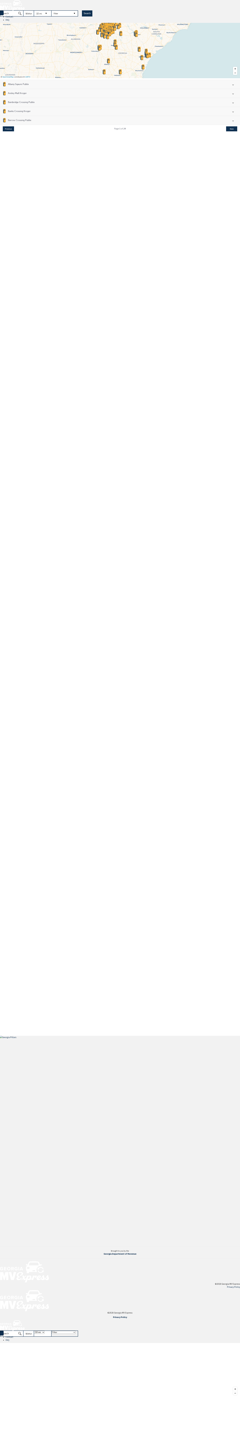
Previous (8, 129)
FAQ (7, 19)
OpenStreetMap (8, 77)
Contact (9, 16)
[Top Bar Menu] (2, 13)
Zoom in (235, 69)
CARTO (27, 77)
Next (232, 129)
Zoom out (235, 73)
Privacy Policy (233, 1287)
